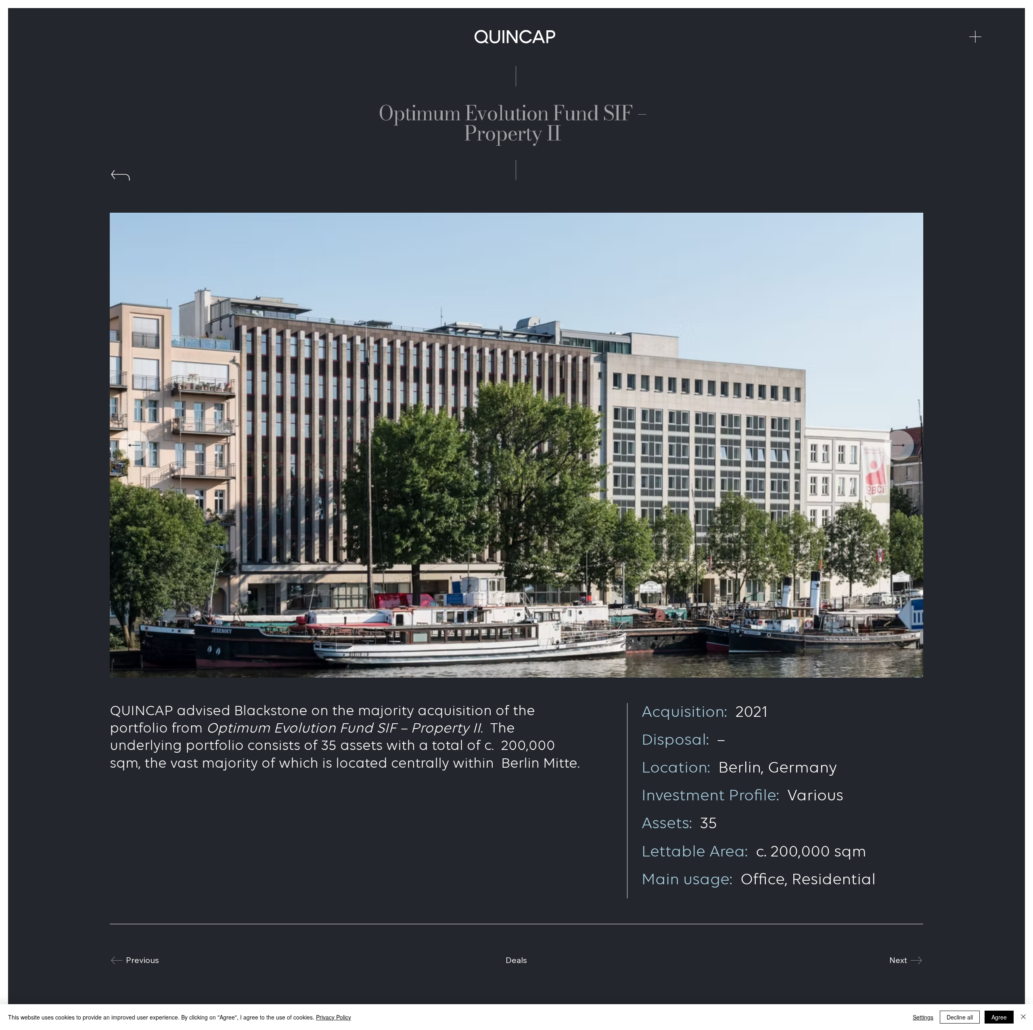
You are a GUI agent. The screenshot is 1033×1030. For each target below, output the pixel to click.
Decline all (960, 1017)
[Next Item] (899, 445)
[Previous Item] (134, 445)
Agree (999, 1017)
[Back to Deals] (121, 178)
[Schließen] (1023, 1017)
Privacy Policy (333, 1017)
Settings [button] (923, 1017)
